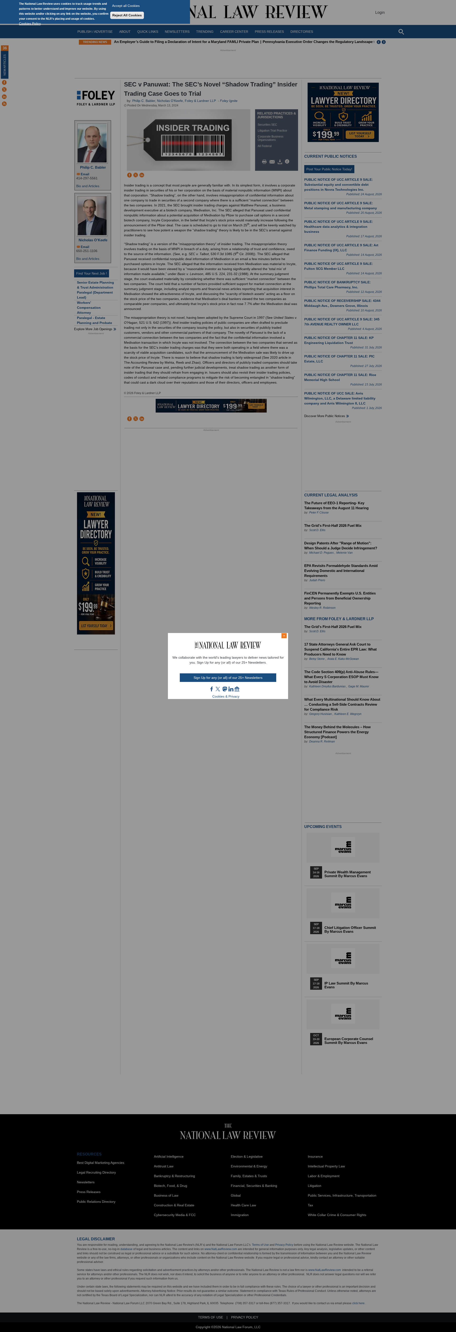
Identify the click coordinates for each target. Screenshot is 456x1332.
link (230, 689)
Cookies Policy (30, 23)
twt (218, 689)
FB (212, 689)
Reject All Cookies (127, 15)
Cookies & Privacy (225, 696)
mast (224, 689)
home (237, 689)
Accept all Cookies (126, 6)
